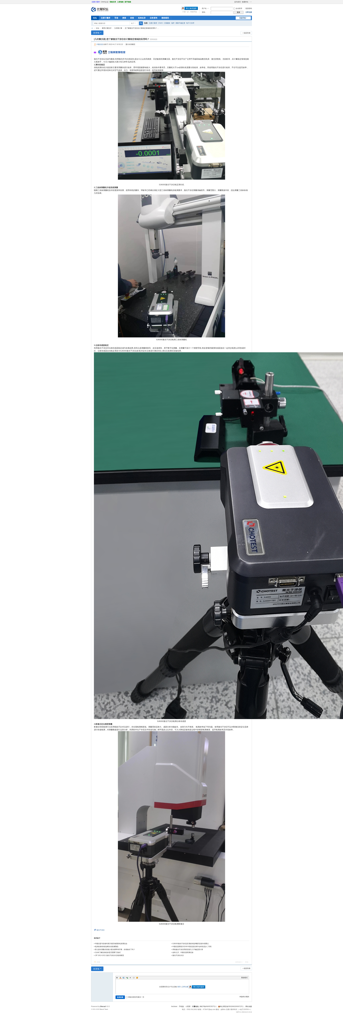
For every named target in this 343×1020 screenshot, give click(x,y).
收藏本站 (245, 2)
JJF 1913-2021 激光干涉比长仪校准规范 (109, 955)
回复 (98, 962)
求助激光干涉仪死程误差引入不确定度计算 (187, 949)
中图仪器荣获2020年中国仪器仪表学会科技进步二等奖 (192, 946)
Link (127, 977)
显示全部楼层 (130, 44)
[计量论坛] (99, 9)
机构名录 (142, 18)
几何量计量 (118, 28)
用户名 (204, 8)
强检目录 (113, 2)
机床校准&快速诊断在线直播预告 (106, 946)
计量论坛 (92, 28)
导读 (116, 18)
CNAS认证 (105, 2)
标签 (132, 18)
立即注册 (248, 12)
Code (133, 977)
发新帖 (96, 33)
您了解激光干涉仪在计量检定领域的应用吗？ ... (142, 28)
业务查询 (153, 18)
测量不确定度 (180, 23)
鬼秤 (172, 23)
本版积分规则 (244, 997)
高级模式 (244, 978)
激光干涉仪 (100, 930)
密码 (203, 12)
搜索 (124, 18)
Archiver (174, 1006)
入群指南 (120, 2)
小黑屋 (188, 1006)
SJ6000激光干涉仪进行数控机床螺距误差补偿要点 (190, 944)
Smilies (137, 977)
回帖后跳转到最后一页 (136, 997)
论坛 (95, 18)
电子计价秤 (190, 23)
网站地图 (248, 1006)
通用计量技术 (106, 28)
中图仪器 (99, 44)
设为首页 (237, 2)
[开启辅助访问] (233, 2)
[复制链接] (153, 39)
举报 (246, 962)
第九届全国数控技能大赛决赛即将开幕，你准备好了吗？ (115, 949)
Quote (130, 977)
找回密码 (248, 8)
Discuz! (103, 1006)
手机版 (181, 1006)
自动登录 (239, 8)
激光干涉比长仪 (178, 955)
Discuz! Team (104, 1009)
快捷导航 (242, 18)
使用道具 (238, 962)
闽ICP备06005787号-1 (208, 1006)
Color (120, 977)
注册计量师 (96, 2)
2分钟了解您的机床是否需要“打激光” (108, 952)
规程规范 (165, 18)
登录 (179, 987)
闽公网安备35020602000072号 (231, 1006)
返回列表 (247, 33)
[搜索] (141, 23)
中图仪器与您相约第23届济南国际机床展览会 (111, 944)
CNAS (160, 23)
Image (123, 977)
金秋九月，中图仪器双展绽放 (182, 952)
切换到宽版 (250, 2)
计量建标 (167, 23)
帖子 (132, 23)
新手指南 (128, 2)
